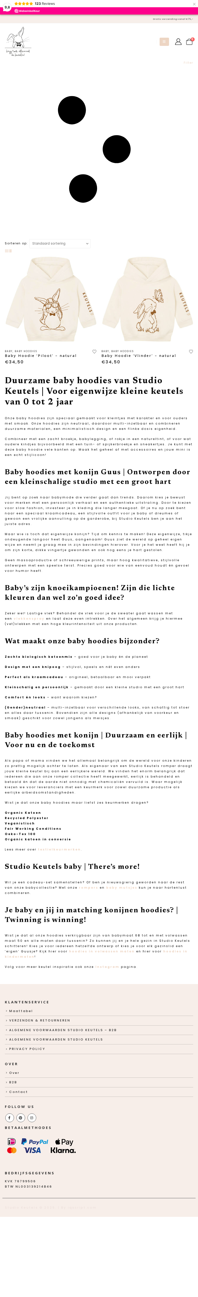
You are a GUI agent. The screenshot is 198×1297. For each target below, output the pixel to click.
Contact (18, 1092)
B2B (13, 1082)
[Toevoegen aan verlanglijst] (94, 351)
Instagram (107, 967)
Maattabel (21, 1011)
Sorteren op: (16, 243)
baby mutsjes (121, 888)
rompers (88, 888)
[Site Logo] (18, 42)
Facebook (9, 1117)
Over (14, 1072)
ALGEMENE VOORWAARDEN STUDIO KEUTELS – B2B (63, 1030)
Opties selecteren (88, 261)
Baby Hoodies (26, 351)
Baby (9, 351)
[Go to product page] (51, 299)
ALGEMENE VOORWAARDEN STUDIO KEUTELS (56, 1039)
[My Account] (178, 41)
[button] (164, 42)
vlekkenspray (29, 619)
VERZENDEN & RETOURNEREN (40, 1020)
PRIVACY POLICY (27, 1049)
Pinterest (20, 1117)
